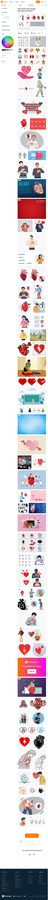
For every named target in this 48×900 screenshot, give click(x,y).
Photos (11, 1)
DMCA (16, 877)
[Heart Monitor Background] (32, 209)
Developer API (4, 883)
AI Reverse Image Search (5, 886)
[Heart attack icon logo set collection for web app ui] (32, 730)
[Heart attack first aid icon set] (24, 560)
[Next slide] (44, 33)
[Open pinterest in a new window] (19, 896)
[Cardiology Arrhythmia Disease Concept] (37, 155)
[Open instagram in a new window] (15, 896)
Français (40, 881)
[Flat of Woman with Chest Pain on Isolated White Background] (24, 321)
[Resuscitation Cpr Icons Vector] (32, 542)
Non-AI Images (6, 18)
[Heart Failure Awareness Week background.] (32, 107)
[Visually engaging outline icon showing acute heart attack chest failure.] (39, 560)
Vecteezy (3, 876)
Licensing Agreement (17, 875)
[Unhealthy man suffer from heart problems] (32, 140)
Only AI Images (6, 16)
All (3, 15)
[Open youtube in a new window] (24, 896)
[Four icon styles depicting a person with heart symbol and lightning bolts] (36, 410)
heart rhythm (22, 260)
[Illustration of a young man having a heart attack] (38, 604)
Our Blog (30, 880)
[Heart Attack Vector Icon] (37, 790)
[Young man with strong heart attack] (39, 292)
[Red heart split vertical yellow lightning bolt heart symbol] (24, 650)
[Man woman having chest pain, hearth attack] (22, 155)
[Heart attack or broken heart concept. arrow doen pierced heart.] (32, 444)
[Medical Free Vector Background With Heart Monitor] (32, 424)
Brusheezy (4, 875)
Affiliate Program (18, 879)
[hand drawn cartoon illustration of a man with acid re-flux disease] (23, 169)
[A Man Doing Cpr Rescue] (32, 367)
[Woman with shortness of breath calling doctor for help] (39, 307)
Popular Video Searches (18, 887)
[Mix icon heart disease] (24, 778)
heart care (21, 257)
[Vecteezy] (2, 2)
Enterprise (4, 880)
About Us (30, 878)
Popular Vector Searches (18, 882)
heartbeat (29, 263)
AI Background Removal (5, 888)
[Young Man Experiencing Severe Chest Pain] (38, 718)
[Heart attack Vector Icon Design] (24, 349)
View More (37, 24)
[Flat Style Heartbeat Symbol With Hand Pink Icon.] (26, 72)
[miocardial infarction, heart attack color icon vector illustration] (22, 790)
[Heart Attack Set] (23, 41)
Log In (42, 1)
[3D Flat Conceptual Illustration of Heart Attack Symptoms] (37, 593)
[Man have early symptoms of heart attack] (23, 496)
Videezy (3, 878)
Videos (17, 1)
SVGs (21, 33)
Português (41, 878)
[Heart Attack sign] (39, 742)
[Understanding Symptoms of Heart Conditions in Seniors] (37, 821)
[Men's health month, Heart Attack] (23, 335)
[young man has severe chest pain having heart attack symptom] (40, 72)
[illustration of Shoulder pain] (23, 821)
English (40, 875)
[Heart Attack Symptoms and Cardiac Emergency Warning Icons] (32, 577)
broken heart (21, 254)
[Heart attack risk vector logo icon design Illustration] (22, 593)
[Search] (42, 5)
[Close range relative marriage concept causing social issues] (23, 704)
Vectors (5, 1)
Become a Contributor (30, 882)
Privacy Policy (36, 896)
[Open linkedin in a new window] (17, 896)
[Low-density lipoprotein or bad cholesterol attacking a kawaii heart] (39, 462)
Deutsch (40, 880)
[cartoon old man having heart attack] (41, 88)
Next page (32, 835)
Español (40, 876)
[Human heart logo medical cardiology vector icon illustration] (26, 88)
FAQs (29, 875)
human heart (21, 263)
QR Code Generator (5, 890)
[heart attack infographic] (24, 462)
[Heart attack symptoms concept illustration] (40, 259)
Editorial (22, 1)
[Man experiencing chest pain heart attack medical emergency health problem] (24, 292)
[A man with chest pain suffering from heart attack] (22, 410)
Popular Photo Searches (18, 884)
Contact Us (30, 876)
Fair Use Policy (42, 896)
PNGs (28, 33)
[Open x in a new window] (23, 896)
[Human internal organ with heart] (32, 188)
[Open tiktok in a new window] (21, 896)
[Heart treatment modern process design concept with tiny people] (32, 479)
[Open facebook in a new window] (13, 896)
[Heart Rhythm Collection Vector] (38, 124)
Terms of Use (31, 896)
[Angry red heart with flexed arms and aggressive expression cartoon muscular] (38, 704)
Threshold (4, 55)
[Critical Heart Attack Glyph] (23, 604)
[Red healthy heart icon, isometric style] (23, 124)
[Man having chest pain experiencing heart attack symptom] (21, 635)
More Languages (42, 883)
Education (4, 881)
